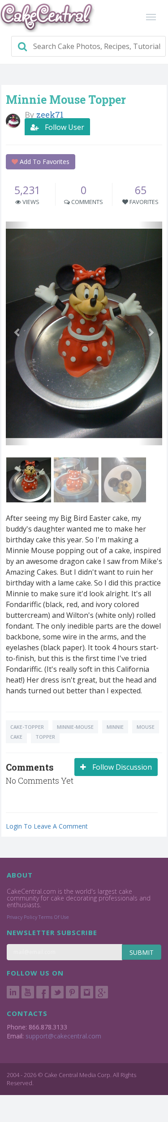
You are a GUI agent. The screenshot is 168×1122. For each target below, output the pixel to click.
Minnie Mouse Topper (66, 99)
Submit (141, 952)
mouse (146, 726)
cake (16, 736)
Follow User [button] (63, 127)
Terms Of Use (54, 917)
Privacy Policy (22, 917)
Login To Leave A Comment (47, 826)
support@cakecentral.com (63, 1036)
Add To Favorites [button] (43, 161)
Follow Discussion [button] (121, 767)
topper (45, 736)
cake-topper (27, 726)
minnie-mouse (75, 726)
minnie (115, 726)
